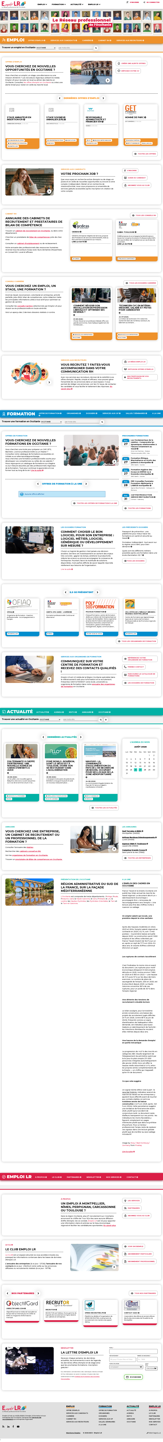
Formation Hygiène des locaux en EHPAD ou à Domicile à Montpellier (141, 472)
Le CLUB (9, 1255)
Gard (72, 899)
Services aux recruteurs (77, 1422)
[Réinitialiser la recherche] (106, 720)
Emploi (70, 1406)
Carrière (70, 1416)
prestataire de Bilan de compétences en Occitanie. (38, 859)
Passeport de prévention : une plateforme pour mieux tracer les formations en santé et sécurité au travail (137, 534)
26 (135, 770)
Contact (153, 1425)
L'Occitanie (66, 896)
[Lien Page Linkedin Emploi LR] (8, 1426)
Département (114, 1355)
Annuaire (131, 1419)
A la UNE (102, 1425)
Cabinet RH (71, 1419)
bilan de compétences (39, 237)
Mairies (30, 847)
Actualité (133, 1406)
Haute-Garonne (83, 899)
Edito (129, 1416)
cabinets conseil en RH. (30, 851)
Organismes (104, 1413)
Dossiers (103, 1416)
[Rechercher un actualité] (101, 720)
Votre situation (114, 1363)
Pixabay (138, 1145)
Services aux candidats (77, 1413)
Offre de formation (108, 1410)
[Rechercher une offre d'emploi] (96, 48)
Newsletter (154, 1419)
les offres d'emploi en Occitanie (37, 82)
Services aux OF (106, 1419)
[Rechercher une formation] (102, 422)
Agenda (130, 1413)
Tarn (113, 901)
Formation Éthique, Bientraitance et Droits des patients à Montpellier (143, 460)
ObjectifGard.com (15, 1308)
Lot (109, 899)
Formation (105, 1406)
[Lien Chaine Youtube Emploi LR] (18, 1426)
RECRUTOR (50, 1310)
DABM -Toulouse (126, 232)
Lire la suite (78, 242)
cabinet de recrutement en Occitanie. (32, 231)
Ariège (109, 896)
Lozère (64, 901)
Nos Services (154, 1422)
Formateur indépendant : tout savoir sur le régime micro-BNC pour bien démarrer (139, 544)
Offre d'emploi (72, 1410)
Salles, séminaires (107, 1422)
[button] (60, 98)
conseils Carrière (25, 306)
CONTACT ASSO (131, 1313)
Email (111, 1347)
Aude (115, 896)
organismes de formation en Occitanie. (30, 855)
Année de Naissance (144, 1355)
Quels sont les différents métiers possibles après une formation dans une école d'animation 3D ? (139, 553)
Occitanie (131, 1422)
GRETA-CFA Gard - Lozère (58, 612)
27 (140, 770)
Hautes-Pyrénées (78, 901)
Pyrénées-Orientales (99, 901)
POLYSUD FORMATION (95, 612)
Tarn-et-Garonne (70, 903)
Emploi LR (92, 1221)
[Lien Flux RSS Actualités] (3, 1426)
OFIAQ (10, 612)
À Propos (153, 1410)
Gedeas (76, 232)
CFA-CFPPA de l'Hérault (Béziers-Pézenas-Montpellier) (140, 613)
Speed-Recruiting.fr (94, 1313)
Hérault (101, 899)
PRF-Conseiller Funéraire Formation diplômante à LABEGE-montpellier (142, 483)
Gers (95, 899)
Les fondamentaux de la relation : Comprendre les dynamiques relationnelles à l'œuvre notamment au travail (144, 444)
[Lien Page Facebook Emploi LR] (13, 1426)
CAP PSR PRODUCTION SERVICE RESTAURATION (142, 496)
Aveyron (65, 899)
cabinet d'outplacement (28, 243)
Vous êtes (146, 1364)
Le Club (152, 1413)
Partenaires (154, 1416)
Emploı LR (155, 1406)
